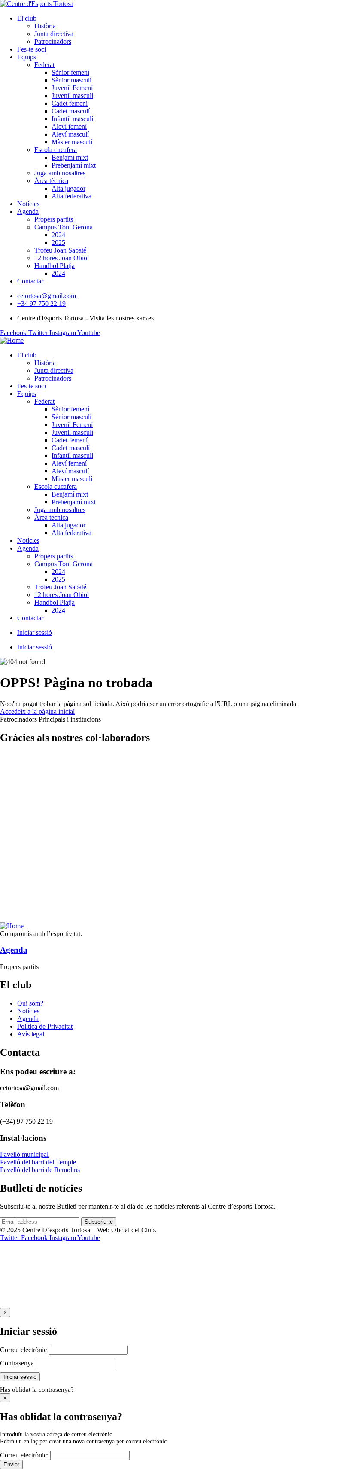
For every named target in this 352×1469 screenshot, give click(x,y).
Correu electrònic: (24, 1455)
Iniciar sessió (34, 632)
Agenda (13, 949)
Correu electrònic (23, 1349)
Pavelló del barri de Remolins (40, 1169)
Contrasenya (17, 1363)
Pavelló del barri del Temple (38, 1162)
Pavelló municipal (24, 1154)
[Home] (12, 340)
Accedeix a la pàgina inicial (37, 711)
